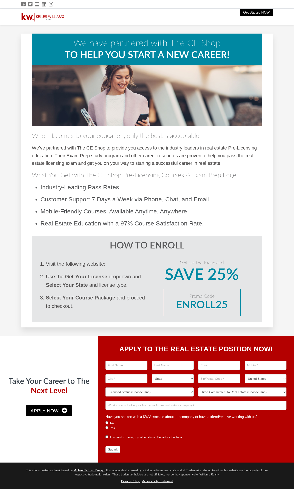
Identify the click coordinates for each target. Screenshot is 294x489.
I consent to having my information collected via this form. (146, 437)
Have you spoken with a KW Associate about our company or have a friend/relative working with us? (181, 417)
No (111, 423)
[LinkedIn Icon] (44, 4)
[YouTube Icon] (37, 4)
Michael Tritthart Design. (89, 470)
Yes (112, 428)
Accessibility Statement (157, 481)
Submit (113, 449)
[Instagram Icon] (51, 4)
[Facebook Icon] (23, 4)
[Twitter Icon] (30, 4)
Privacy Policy (130, 481)
